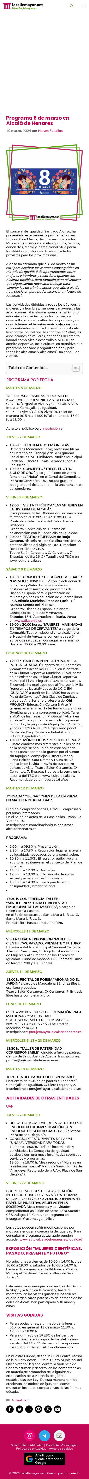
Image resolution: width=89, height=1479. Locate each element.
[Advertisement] (44, 69)
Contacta (52, 1445)
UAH (9, 1106)
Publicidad (35, 1445)
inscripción (51, 428)
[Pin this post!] (38, 1412)
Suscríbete (18, 1445)
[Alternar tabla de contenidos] (73, 368)
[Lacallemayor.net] (23, 6)
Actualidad (20, 1400)
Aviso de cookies (61, 1448)
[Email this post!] (57, 1412)
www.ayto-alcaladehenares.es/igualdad (51, 1239)
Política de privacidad (31, 1448)
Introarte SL (72, 1473)
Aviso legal (69, 1445)
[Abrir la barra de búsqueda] (71, 6)
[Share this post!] (10, 1412)
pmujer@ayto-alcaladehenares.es (55, 1032)
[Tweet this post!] (19, 1412)
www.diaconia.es (28, 620)
